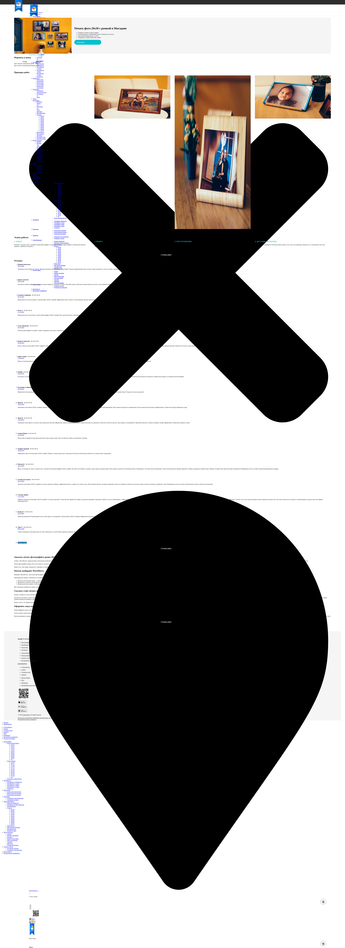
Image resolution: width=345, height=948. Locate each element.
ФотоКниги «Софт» (40, 74)
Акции (23, 670)
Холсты (9, 808)
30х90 (59, 257)
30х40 (59, 252)
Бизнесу (23, 675)
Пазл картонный (58, 278)
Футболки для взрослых (60, 287)
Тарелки (56, 279)
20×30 (12, 772)
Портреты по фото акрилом (15, 805)
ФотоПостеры (58, 267)
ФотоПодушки (11, 830)
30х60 (59, 255)
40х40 (59, 259)
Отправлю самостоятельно (61, 236)
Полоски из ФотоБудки (14, 779)
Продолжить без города (36, 54)
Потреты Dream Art (13, 803)
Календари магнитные (60, 230)
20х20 (12, 753)
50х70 (59, 262)
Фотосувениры (26, 655)
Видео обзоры (25, 678)
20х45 (59, 254)
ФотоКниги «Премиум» (40, 64)
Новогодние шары (59, 276)
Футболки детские (59, 286)
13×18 (12, 766)
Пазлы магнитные (59, 283)
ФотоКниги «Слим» (40, 67)
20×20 (12, 771)
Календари (24, 647)
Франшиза (24, 683)
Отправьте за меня (59, 238)
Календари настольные (60, 232)
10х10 (12, 745)
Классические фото (13, 743)
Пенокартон (57, 263)
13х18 (12, 748)
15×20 (12, 769)
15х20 (12, 751)
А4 (12, 759)
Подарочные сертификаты (29, 660)
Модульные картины (59, 265)
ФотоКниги (25, 645)
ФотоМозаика (11, 806)
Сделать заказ (80, 42)
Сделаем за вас (25, 672)
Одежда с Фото (26, 658)
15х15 (12, 750)
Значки (56, 271)
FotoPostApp (26, 715)
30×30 (12, 774)
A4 (41, 56)
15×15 (12, 767)
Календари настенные (60, 234)
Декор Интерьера (26, 653)
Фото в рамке (11, 761)
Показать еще (22, 542)
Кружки (56, 275)
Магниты (56, 281)
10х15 (12, 746)
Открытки (24, 650)
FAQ (22, 680)
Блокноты (10, 788)
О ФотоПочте (25, 667)
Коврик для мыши (59, 273)
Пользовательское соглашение (27, 719)
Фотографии (25, 642)
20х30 (59, 249)
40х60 (59, 260)
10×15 (12, 764)
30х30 (59, 251)
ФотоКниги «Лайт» (40, 71)
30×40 (42, 54)
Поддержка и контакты (28, 685)
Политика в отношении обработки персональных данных (35, 718)
